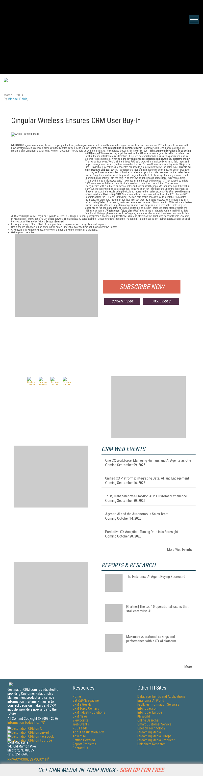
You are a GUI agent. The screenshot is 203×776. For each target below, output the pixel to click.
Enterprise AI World (150, 700)
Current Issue (122, 301)
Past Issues (161, 301)
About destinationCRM (88, 732)
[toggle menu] (194, 19)
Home (77, 696)
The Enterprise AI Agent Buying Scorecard (155, 576)
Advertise (79, 736)
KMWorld (143, 716)
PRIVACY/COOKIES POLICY (25, 759)
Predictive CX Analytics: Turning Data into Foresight (141, 532)
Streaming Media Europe (154, 736)
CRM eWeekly (82, 704)
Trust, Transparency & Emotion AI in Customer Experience (146, 496)
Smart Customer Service (154, 724)
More (188, 666)
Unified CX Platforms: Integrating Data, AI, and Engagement (147, 478)
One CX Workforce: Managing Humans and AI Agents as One (148, 460)
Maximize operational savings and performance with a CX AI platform (151, 638)
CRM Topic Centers (86, 708)
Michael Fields (17, 99)
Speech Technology (151, 728)
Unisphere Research (151, 744)
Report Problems (84, 744)
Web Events (81, 724)
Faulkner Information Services (158, 704)
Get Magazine (86, 700)
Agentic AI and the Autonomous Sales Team (136, 514)
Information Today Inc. (23, 722)
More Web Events (179, 549)
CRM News (80, 716)
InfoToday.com (147, 708)
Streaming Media (149, 732)
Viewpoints (80, 720)
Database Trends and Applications (161, 696)
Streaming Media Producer (156, 740)
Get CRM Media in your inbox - (101, 770)
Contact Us (80, 748)
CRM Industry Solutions (89, 712)
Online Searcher (148, 720)
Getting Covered (84, 740)
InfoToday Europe (149, 712)
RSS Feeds (80, 728)
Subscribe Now (141, 287)
